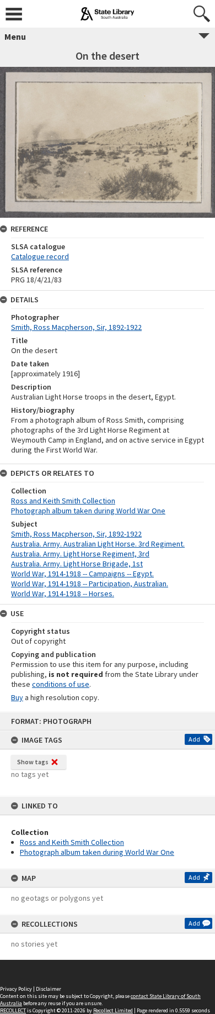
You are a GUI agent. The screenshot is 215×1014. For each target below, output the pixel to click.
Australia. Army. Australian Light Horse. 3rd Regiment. (98, 544)
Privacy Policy (16, 988)
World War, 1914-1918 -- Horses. (62, 593)
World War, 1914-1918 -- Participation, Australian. (89, 584)
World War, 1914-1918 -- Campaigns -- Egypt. (82, 574)
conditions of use (60, 684)
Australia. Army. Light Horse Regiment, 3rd (80, 554)
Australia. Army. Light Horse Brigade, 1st (77, 564)
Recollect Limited (113, 1010)
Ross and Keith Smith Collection (72, 842)
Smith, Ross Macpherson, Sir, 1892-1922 (76, 327)
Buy (17, 697)
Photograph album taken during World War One (97, 852)
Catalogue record (40, 256)
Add (194, 739)
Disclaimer (48, 988)
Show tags (33, 762)
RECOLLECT (13, 1010)
